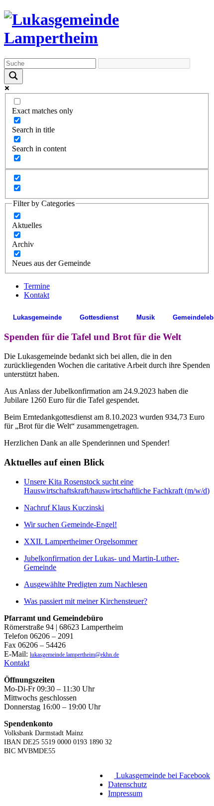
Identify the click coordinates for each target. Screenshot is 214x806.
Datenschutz (127, 784)
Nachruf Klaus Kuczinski (64, 507)
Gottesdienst (99, 317)
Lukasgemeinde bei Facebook (162, 775)
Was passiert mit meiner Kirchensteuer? (85, 601)
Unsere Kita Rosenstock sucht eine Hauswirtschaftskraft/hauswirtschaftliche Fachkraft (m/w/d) (117, 486)
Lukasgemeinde (37, 317)
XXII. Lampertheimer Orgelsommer (80, 541)
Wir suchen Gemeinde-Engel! (70, 524)
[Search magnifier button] (13, 76)
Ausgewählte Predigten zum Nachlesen (85, 584)
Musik (145, 317)
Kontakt (36, 295)
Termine (37, 286)
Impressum (125, 793)
